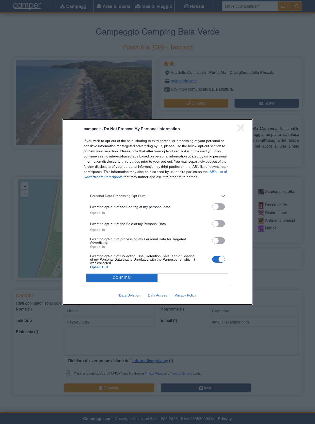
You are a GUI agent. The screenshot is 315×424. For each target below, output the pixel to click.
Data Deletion (129, 295)
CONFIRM (122, 278)
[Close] (242, 129)
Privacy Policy (185, 295)
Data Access (157, 295)
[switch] (218, 206)
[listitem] (157, 195)
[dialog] (157, 212)
